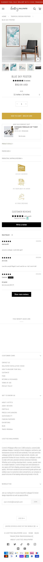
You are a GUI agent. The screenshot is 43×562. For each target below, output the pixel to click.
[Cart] (33, 8)
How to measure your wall (11, 369)
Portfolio (5, 409)
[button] (18, 81)
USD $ (20, 518)
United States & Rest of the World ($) (20, 526)
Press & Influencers (9, 413)
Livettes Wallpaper (14, 533)
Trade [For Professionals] (21, 536)
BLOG (37, 533)
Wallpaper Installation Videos (13, 366)
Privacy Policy (7, 386)
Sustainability (7, 416)
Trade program (7, 429)
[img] (6, 241)
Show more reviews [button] (21, 294)
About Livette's (7, 402)
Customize (5, 373)
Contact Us (6, 363)
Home (4, 16)
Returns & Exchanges (9, 379)
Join (35, 502)
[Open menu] (4, 8)
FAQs (3, 376)
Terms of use (6, 383)
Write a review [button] (21, 224)
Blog (3, 426)
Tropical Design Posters (21, 16)
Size (21, 91)
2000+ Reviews (7, 406)
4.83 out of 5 (27, 216)
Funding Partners (8, 419)
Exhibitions (6, 423)
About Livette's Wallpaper (21, 540)
